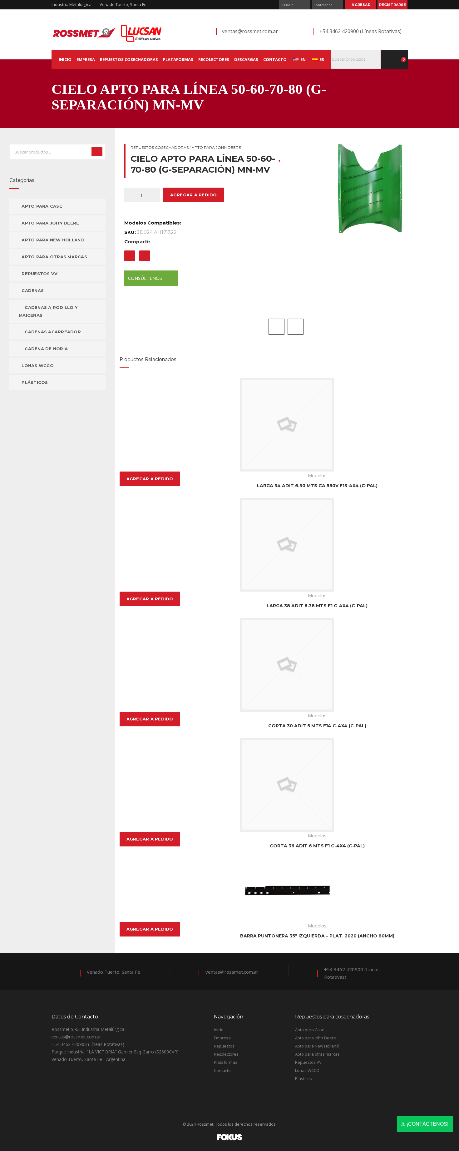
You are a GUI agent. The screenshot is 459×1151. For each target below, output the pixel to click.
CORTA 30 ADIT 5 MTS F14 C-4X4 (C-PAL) (317, 726)
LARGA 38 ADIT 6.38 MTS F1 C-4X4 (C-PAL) (317, 605)
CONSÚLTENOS (145, 278)
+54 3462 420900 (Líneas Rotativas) (360, 31)
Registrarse (392, 5)
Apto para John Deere (216, 147)
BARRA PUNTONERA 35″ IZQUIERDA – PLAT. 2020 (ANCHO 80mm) (317, 936)
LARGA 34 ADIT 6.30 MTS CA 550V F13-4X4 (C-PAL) (317, 485)
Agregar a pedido (193, 194)
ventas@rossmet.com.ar (250, 31)
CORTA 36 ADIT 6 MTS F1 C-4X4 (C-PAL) (317, 846)
